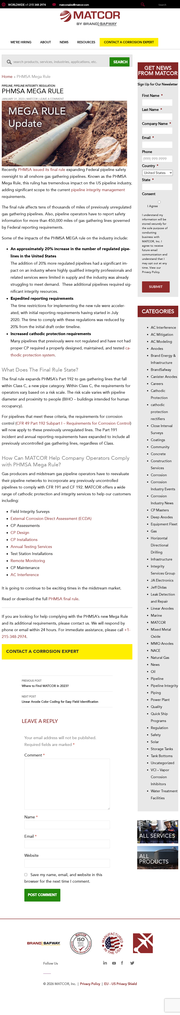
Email (30, 836)
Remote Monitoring (28, 560)
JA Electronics (162, 580)
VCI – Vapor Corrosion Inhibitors (160, 777)
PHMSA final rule (63, 598)
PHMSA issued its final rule (41, 169)
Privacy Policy (150, 272)
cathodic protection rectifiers (159, 412)
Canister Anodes (164, 377)
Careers (157, 384)
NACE (155, 651)
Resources (86, 42)
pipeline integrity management (98, 189)
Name (31, 817)
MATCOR (32, 99)
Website (31, 855)
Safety (156, 735)
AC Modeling (161, 342)
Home (7, 76)
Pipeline (7, 85)
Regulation (47, 85)
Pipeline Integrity (26, 85)
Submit (156, 287)
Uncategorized (162, 763)
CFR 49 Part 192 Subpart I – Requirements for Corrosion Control (73, 423)
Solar (155, 742)
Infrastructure (161, 559)
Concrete (158, 454)
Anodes (157, 349)
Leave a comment (52, 99)
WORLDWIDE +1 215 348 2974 (27, 4)
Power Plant (160, 700)
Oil (153, 672)
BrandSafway (161, 370)
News (64, 42)
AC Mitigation (162, 334)
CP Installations (24, 539)
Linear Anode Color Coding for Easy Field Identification (60, 699)
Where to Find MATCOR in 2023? (45, 683)
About (45, 42)
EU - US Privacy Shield (120, 984)
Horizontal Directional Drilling (159, 545)
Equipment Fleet (164, 524)
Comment (34, 755)
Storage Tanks (162, 749)
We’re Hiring (21, 42)
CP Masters (160, 510)
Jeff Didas (159, 587)
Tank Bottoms (162, 756)
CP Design (20, 532)
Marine (156, 615)
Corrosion (159, 475)
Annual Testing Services (31, 546)
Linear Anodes (162, 608)
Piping (156, 693)
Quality (156, 707)
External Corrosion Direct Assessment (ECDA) (51, 518)
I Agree (152, 206)
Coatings (158, 440)
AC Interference (25, 574)
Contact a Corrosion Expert (129, 42)
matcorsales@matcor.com (74, 4)
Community (160, 447)
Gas (154, 531)
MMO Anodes (162, 643)
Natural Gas (160, 658)
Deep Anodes (162, 517)
